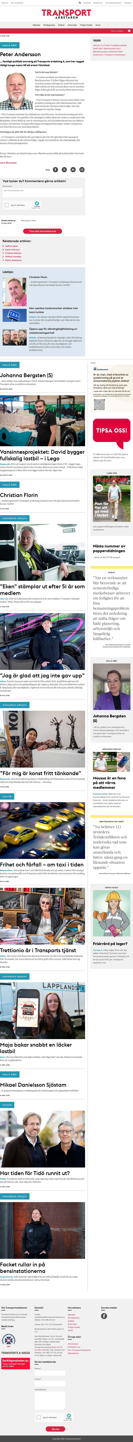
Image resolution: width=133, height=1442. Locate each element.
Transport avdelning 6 (114, 54)
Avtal (97, 25)
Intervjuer (72, 25)
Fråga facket (86, 25)
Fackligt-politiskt (119, 45)
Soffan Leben (11, 246)
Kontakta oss (98, 3)
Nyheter (36, 25)
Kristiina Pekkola (13, 253)
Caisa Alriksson (12, 249)
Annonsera (87, 3)
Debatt (96, 45)
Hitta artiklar (117, 31)
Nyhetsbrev (128, 3)
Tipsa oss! (4, 3)
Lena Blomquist (8, 162)
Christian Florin (38, 277)
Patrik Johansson (13, 260)
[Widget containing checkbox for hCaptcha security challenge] (22, 205)
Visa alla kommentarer (42, 231)
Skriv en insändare (17, 3)
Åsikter (61, 25)
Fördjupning (49, 25)
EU (102, 45)
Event (107, 45)
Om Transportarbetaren (113, 3)
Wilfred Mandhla (13, 256)
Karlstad (113, 51)
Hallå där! (98, 48)
